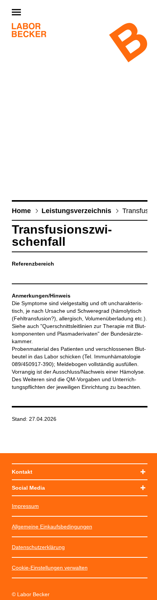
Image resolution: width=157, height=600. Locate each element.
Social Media (28, 488)
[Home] (29, 31)
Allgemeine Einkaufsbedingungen (52, 527)
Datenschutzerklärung (38, 547)
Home (21, 211)
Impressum (25, 506)
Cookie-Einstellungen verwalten (50, 568)
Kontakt (22, 472)
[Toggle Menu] (35, 13)
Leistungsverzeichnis (76, 211)
